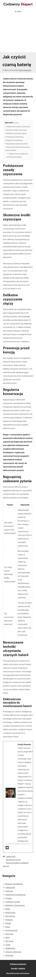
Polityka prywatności (18, 964)
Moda (7, 909)
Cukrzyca (9, 891)
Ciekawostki (11, 856)
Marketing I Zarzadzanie (14, 905)
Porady (8, 923)
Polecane (9, 920)
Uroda (7, 945)
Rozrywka (9, 934)
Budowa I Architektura (14, 884)
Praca (7, 927)
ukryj (16, 123)
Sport (7, 937)
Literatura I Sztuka (12, 902)
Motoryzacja (10, 912)
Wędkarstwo (10, 948)
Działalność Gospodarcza (15, 895)
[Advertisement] (18, 33)
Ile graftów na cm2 (13, 860)
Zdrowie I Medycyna (13, 952)
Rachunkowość (11, 930)
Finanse (8, 898)
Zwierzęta (9, 955)
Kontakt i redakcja (18, 968)
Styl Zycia (9, 941)
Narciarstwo (10, 916)
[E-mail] (7, 848)
